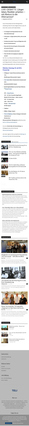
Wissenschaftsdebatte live (8, 191)
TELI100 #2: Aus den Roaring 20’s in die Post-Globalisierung (13, 281)
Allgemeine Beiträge (12, 7)
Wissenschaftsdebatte (8, 130)
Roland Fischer (10, 93)
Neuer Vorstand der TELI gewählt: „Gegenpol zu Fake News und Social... (12, 307)
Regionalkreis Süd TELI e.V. (7, 19)
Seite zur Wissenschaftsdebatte (10, 122)
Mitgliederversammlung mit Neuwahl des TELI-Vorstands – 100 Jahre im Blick (14, 255)
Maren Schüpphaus (8, 113)
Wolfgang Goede (4, 283)
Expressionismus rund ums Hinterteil (12, 194)
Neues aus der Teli (4, 7)
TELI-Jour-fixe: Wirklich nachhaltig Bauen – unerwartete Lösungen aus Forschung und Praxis (17, 153)
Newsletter (3, 370)
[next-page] (4, 184)
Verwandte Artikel (6, 141)
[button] (2, 2)
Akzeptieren (8, 423)
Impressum (3, 359)
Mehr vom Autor (15, 141)
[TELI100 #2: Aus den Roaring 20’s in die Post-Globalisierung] (4, 147)
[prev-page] (2, 184)
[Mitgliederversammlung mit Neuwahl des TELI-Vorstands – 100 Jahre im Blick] (14, 246)
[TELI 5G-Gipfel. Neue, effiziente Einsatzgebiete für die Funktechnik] (4, 166)
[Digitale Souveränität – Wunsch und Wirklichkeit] (4, 328)
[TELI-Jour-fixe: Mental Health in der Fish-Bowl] (4, 334)
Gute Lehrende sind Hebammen (10, 220)
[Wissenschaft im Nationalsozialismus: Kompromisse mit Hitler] (4, 340)
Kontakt (3, 366)
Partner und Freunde (5, 368)
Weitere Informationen (18, 423)
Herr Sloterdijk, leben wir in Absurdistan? (13, 207)
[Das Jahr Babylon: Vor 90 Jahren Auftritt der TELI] (4, 173)
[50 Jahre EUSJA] (4, 160)
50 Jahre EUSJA (13, 158)
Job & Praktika (4, 380)
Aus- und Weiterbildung (6, 378)
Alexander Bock (11, 103)
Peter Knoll (3, 258)
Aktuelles (3, 148)
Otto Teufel (6, 79)
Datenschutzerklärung (6, 357)
